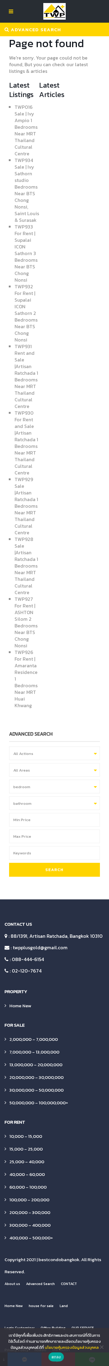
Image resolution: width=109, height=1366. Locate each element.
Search (54, 869)
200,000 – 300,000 (29, 1212)
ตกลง (56, 1357)
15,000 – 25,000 (26, 1148)
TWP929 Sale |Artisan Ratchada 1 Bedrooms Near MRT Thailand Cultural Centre (26, 506)
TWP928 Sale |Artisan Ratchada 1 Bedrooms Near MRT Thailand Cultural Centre (26, 566)
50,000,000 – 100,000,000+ (38, 1102)
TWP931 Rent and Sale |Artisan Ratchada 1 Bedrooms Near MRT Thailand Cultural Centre (26, 376)
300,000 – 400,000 (30, 1225)
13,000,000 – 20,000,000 (35, 1064)
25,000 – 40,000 (26, 1161)
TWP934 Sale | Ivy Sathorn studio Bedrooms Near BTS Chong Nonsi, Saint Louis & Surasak (27, 190)
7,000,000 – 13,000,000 (34, 1051)
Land (64, 1306)
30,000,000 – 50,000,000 (36, 1089)
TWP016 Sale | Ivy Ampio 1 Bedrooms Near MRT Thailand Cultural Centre (26, 130)
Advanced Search (40, 1284)
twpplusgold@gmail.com (40, 947)
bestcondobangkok (58, 1259)
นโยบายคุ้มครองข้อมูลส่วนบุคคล (72, 1347)
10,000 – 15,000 (25, 1136)
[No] (101, 1347)
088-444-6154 (28, 959)
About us (12, 1284)
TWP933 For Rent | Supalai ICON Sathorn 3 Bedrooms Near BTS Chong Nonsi (26, 253)
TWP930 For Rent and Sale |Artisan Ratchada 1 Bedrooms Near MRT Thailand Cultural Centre (26, 442)
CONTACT (69, 1284)
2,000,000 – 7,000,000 (33, 1039)
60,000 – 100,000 (28, 1186)
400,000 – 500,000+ (31, 1237)
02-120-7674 (26, 970)
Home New (20, 1005)
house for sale (41, 1306)
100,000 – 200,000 (29, 1199)
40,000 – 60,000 (27, 1174)
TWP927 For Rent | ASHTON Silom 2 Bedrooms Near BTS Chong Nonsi (26, 622)
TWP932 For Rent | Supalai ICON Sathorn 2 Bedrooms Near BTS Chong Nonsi (26, 313)
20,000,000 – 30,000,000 (36, 1077)
